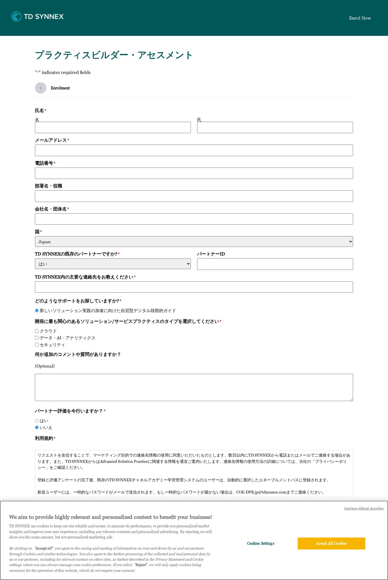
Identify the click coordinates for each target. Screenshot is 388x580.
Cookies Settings (260, 543)
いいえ (46, 427)
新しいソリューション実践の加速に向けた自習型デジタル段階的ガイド (108, 310)
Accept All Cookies (331, 543)
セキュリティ (52, 344)
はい (44, 420)
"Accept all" (43, 548)
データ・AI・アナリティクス (67, 338)
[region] (194, 540)
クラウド (48, 331)
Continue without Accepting (364, 508)
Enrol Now (360, 17)
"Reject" (140, 565)
